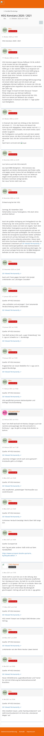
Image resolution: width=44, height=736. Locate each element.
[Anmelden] (36, 2)
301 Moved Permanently (31, 244)
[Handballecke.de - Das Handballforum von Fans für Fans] (2, 3)
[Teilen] (41, 22)
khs (5, 18)
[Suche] (30, 3)
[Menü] (41, 3)
